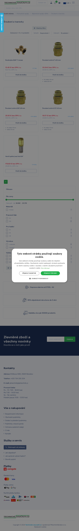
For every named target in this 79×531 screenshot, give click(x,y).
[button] (39, 278)
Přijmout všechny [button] (50, 273)
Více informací (45, 268)
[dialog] (39, 265)
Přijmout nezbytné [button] (29, 273)
